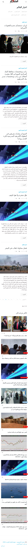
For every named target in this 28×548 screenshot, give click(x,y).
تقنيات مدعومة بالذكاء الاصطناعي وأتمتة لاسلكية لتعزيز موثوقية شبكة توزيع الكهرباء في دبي (15, 408)
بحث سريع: (24, 306)
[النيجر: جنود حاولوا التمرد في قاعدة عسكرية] (14, 420)
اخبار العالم (24, 22)
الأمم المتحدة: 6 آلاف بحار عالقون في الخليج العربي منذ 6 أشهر (14, 503)
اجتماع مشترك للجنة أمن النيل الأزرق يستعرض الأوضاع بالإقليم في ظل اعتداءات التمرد (15, 383)
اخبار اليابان (23, 14)
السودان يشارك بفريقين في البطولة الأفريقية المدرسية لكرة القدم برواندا (15, 136)
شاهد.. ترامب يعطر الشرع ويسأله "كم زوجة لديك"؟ (15, 335)
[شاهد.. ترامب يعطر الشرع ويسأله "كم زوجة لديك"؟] (14, 324)
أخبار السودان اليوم (15, 14)
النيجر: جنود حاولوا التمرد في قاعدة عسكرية (17, 432)
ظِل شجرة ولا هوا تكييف (18, 195)
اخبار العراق (24, 11)
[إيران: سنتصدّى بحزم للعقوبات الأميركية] (14, 43)
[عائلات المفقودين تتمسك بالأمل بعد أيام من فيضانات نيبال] (14, 346)
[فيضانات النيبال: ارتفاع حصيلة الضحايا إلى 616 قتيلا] (14, 468)
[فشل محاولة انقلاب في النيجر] (14, 264)
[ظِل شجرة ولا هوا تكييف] (14, 211)
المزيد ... (24, 61)
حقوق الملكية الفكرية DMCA (9, 542)
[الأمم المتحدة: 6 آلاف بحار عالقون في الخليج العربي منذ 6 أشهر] (14, 490)
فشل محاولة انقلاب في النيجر (16, 248)
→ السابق (25, 299)
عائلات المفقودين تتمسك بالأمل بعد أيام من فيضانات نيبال (14, 358)
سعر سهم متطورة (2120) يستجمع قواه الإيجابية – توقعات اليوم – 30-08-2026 (14, 527)
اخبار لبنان (10, 11)
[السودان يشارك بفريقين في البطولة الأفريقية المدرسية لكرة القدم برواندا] (14, 154)
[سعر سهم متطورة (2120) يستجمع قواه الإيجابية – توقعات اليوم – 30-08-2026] (14, 515)
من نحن (25, 544)
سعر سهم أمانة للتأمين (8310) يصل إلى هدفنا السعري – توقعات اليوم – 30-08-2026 (15, 455)
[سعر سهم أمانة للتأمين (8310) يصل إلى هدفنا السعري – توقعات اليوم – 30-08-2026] (14, 443)
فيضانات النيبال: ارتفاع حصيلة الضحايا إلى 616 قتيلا (16, 479)
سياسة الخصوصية (20, 542)
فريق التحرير (19, 544)
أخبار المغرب (17, 11)
